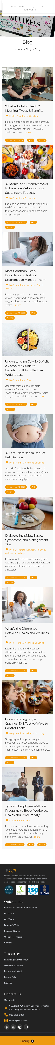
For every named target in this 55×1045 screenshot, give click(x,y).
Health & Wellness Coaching (23, 116)
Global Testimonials (13, 937)
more (28, 132)
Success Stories (12, 931)
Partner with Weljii (13, 971)
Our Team (9, 919)
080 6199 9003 (16, 1015)
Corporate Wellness (25, 549)
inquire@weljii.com (18, 1020)
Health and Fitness (24, 380)
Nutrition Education (25, 198)
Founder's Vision (12, 925)
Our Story (9, 913)
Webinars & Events (13, 965)
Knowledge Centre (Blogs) (16, 959)
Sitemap (8, 983)
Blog (11, 198)
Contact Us (10, 1000)
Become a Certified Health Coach (20, 907)
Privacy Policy (11, 977)
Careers (8, 942)
